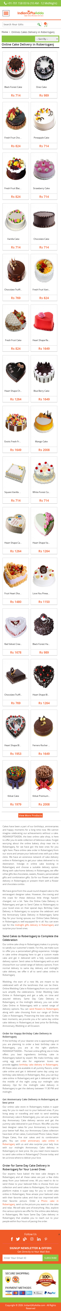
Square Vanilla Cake (14, 492)
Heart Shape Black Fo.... (44, 694)
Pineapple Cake (41, 137)
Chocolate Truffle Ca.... (15, 289)
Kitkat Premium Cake (43, 795)
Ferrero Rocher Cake (43, 745)
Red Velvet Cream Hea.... (16, 644)
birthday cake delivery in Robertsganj (38, 1064)
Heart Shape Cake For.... (16, 542)
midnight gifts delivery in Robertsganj (34, 924)
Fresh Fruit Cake (13, 340)
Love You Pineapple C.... (44, 593)
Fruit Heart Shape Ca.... (15, 593)
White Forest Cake (42, 492)
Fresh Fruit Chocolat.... (15, 137)
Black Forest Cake (13, 87)
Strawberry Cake (41, 188)
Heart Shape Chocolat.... (16, 390)
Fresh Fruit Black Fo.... (15, 188)
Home (5, 31)
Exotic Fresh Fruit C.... (15, 441)
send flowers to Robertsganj (43, 1008)
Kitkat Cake (13, 795)
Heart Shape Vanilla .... (44, 542)
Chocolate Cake (41, 238)
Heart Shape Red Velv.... (44, 340)
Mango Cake (41, 441)
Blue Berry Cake (41, 390)
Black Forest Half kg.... (43, 644)
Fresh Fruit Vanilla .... (43, 289)
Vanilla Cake (13, 238)
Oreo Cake (41, 87)
